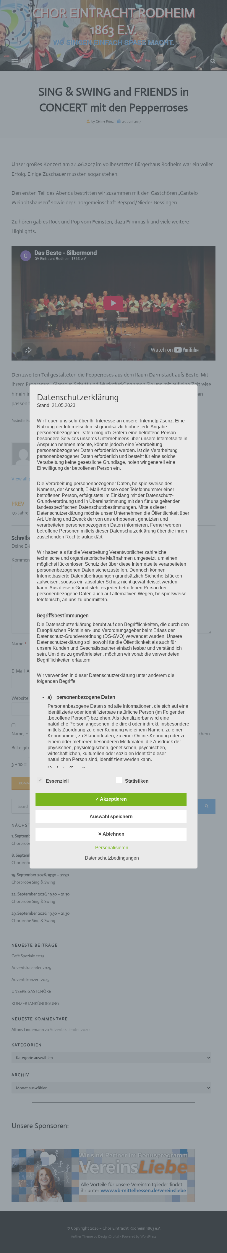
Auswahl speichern (111, 816)
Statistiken (137, 781)
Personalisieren (111, 847)
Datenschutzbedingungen (112, 857)
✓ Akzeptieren (111, 799)
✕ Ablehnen (111, 834)
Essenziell (57, 781)
